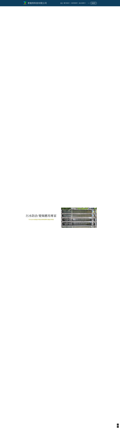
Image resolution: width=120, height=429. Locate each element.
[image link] (25, 3)
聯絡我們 (94, 3)
